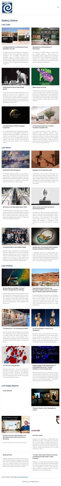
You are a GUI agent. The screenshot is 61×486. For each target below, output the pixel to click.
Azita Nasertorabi (37, 435)
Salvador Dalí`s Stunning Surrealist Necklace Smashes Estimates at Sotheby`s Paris (45, 248)
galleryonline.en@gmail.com (21, 477)
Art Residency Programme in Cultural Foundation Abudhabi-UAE (43, 126)
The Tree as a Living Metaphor (11, 365)
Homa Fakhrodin (7, 390)
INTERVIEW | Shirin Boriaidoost (11, 170)
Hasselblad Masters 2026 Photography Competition (14, 126)
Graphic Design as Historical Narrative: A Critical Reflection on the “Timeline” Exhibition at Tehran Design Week (44, 367)
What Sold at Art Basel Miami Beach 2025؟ (15, 207)
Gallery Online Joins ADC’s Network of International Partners (43, 207)
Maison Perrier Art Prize (39, 87)
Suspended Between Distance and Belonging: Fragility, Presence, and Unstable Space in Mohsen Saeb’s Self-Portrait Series (45, 289)
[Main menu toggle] (57, 7)
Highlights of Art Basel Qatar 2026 (42, 170)
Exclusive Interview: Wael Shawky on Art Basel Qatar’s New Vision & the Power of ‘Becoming (14, 437)
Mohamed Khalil (7, 455)
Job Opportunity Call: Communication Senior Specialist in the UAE (15, 48)
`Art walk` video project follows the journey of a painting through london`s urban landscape (45, 456)
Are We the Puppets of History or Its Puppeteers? (43, 329)
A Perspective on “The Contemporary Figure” (15, 328)
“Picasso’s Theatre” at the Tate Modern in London (44, 409)
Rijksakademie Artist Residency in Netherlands (42, 48)
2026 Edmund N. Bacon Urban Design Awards (13, 88)
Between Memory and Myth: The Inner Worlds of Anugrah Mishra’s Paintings (14, 289)
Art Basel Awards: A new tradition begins (14, 247)
